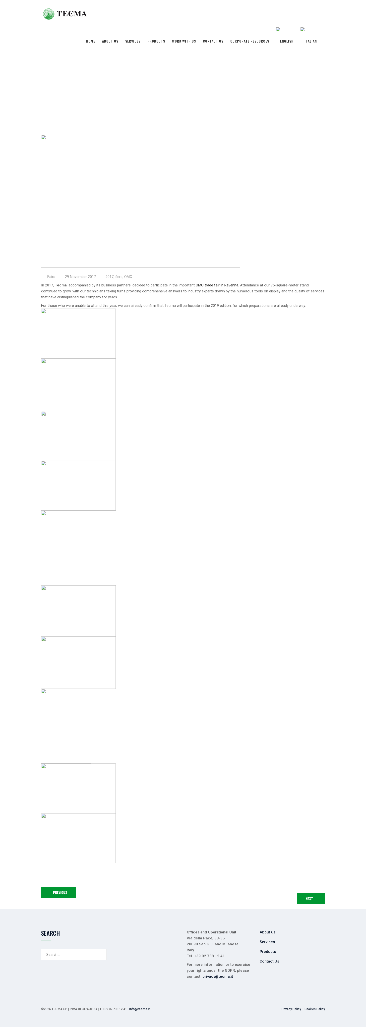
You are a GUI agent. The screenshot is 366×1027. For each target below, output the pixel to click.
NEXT (310, 898)
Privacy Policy (291, 1009)
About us (110, 41)
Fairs (51, 276)
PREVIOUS (59, 892)
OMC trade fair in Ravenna (217, 285)
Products (156, 41)
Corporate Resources (249, 41)
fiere (118, 276)
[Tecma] (65, 13)
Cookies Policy (315, 1009)
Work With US (184, 41)
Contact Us (213, 41)
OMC (128, 276)
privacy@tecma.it (217, 976)
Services (132, 41)
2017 (110, 276)
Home (90, 41)
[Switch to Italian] (309, 41)
